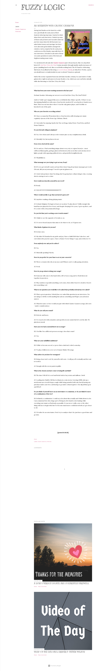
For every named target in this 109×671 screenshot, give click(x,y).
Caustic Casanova (20, 29)
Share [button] (17, 22)
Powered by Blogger (56, 665)
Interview (18, 31)
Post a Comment (42, 586)
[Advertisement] (63, 504)
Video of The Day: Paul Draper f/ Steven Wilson (59, 651)
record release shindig (65, 70)
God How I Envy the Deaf (48, 65)
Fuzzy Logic (43, 7)
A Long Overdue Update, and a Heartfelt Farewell (61, 583)
